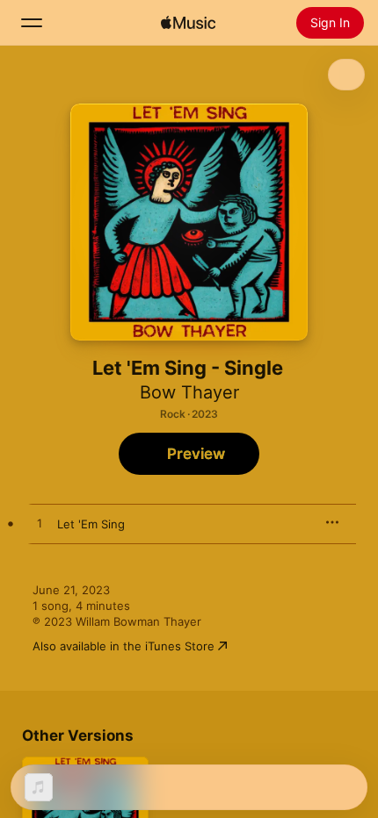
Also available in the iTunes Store (123, 646)
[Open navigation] (31, 23)
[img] (188, 23)
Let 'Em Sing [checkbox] (91, 524)
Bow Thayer (189, 392)
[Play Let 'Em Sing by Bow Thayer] (39, 524)
